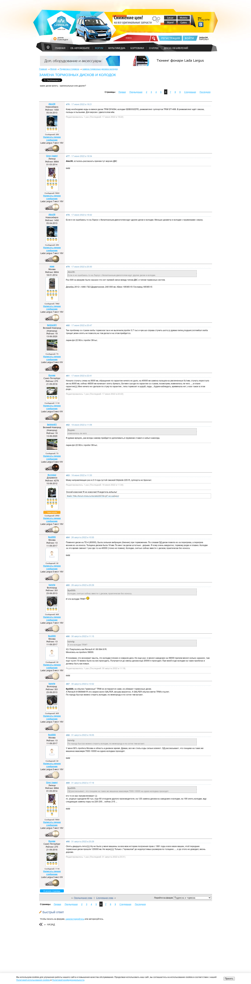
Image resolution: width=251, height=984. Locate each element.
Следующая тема (104, 897)
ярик (52, 266)
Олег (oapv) (52, 155)
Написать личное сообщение (52, 138)
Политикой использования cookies (33, 979)
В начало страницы (52, 891)
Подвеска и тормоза (69, 68)
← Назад (49, 924)
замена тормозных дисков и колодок (100, 68)
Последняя (205, 91)
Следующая (190, 91)
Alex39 (51, 103)
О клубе (154, 48)
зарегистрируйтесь (75, 918)
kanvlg (52, 584)
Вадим (51, 375)
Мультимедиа (116, 48)
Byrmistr (52, 474)
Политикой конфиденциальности (68, 979)
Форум (99, 48)
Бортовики (137, 48)
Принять (229, 978)
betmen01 (52, 324)
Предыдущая (135, 91)
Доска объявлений (176, 48)
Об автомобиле (80, 48)
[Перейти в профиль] (52, 125)
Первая (122, 91)
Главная (43, 68)
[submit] (154, 38)
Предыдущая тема (83, 897)
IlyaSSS (52, 536)
